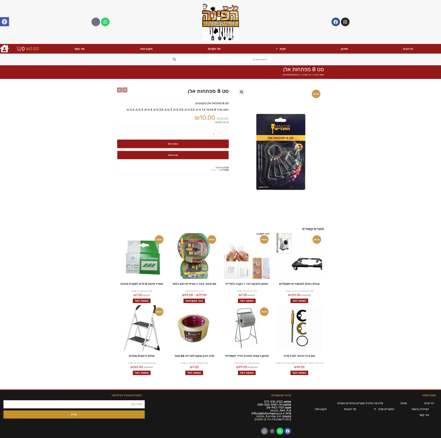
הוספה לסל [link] (299, 300)
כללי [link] (255, 291)
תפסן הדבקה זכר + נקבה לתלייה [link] (246, 283)
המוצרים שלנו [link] (386, 409)
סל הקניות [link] (214, 48)
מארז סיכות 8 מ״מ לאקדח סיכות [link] (141, 283)
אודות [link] (344, 48)
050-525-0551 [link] (268, 404)
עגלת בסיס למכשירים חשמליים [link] (299, 283)
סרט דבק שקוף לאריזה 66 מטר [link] (194, 355)
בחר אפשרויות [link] (194, 300)
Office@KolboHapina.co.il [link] (267, 413)
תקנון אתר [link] (146, 48)
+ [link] (213, 134)
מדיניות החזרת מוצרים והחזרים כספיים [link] (360, 403)
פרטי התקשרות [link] (281, 395)
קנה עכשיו (173, 155)
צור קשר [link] (79, 48)
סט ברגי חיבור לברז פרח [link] (299, 355)
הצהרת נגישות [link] (420, 409)
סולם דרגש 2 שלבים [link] (141, 355)
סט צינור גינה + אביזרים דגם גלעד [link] (194, 283)
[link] (4, 21)
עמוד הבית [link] (319, 74)
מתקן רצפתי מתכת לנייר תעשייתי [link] (247, 355)
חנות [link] (283, 48)
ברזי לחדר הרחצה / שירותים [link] (311, 363)
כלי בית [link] (298, 291)
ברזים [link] (196, 291)
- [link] (225, 134)
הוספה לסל (173, 144)
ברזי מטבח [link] (294, 363)
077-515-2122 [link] (273, 401)
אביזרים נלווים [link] (307, 291)
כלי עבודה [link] (306, 74)
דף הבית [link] (408, 48)
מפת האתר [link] (429, 395)
